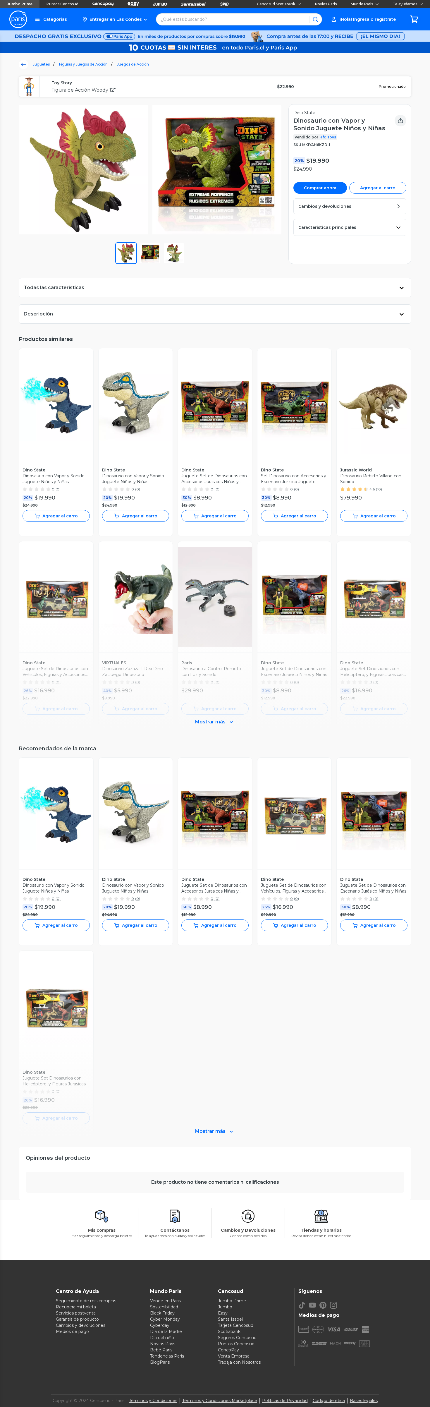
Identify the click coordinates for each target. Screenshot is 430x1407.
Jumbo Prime (19, 4)
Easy (223, 1313)
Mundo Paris (362, 4)
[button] (114, 19)
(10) (379, 489)
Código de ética (329, 1400)
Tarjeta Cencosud (235, 1325)
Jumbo (225, 1307)
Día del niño (162, 1337)
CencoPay (228, 1350)
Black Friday (162, 1313)
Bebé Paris (161, 1350)
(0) (58, 489)
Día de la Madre (166, 1331)
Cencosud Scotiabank (276, 4)
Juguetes (41, 64)
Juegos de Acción (133, 64)
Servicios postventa (76, 1313)
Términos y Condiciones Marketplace (219, 1400)
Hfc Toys (327, 137)
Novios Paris (326, 4)
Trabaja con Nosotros (239, 1362)
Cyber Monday (165, 1319)
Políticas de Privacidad (285, 1400)
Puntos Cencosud (62, 4)
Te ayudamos (405, 4)
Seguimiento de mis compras (86, 1300)
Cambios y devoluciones (80, 1325)
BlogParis (160, 1362)
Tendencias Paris (167, 1356)
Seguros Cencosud (237, 1337)
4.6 (372, 489)
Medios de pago (72, 1331)
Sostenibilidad (164, 1307)
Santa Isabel (230, 1319)
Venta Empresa (234, 1356)
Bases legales (364, 1400)
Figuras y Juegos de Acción (83, 64)
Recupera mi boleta (76, 1307)
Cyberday (159, 1325)
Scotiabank (229, 1331)
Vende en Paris (165, 1300)
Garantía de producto (77, 1319)
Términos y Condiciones (153, 1400)
